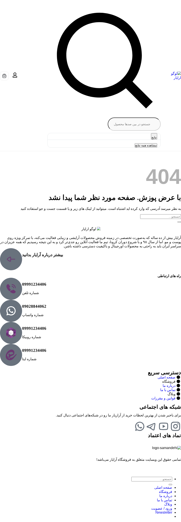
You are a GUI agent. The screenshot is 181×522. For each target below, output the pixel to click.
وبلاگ (168, 504)
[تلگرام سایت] (151, 426)
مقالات (55, 158)
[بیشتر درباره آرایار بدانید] (11, 259)
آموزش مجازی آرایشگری (120, 158)
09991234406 (34, 284)
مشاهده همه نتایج (146, 145)
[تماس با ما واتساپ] (139, 426)
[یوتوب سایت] (163, 426)
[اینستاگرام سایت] (175, 426)
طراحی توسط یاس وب (164, 467)
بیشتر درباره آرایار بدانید (42, 254)
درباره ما (14, 158)
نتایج (154, 137)
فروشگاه (165, 492)
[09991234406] (11, 289)
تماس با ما (36, 158)
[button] (163, 512)
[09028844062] (11, 311)
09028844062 (34, 306)
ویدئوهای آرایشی (80, 158)
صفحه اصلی (163, 487)
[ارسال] (179, 222)
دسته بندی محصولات (162, 158)
